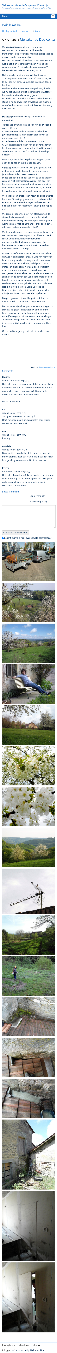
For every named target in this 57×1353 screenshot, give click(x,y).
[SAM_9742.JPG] (28, 1099)
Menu (5, 16)
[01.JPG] (28, 562)
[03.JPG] (28, 725)
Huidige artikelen (10, 31)
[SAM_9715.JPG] (28, 892)
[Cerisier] (28, 766)
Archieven (27, 31)
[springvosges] (28, 644)
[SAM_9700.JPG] (28, 848)
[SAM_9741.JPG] (28, 1058)
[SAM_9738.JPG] (28, 1017)
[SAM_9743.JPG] (28, 1155)
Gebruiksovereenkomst (29, 1345)
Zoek (37, 31)
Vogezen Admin (47, 367)
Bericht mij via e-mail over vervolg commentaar (27, 538)
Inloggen (6, 1350)
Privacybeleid (8, 1345)
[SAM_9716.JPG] (28, 935)
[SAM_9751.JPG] (28, 1226)
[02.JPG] (28, 684)
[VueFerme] (28, 603)
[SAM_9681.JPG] (28, 807)
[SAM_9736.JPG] (28, 976)
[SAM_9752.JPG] (28, 1298)
